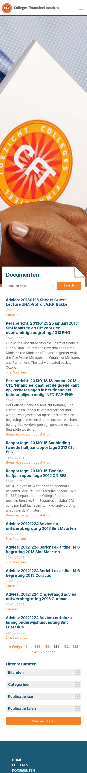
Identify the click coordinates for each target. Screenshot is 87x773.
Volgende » (49, 652)
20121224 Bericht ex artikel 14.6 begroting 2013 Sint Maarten (43, 549)
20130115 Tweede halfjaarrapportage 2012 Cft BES (36, 473)
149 (34, 652)
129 (37, 646)
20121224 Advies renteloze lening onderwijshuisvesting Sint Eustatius (39, 622)
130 (47, 646)
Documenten (23, 770)
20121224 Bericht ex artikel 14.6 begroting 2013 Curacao (43, 573)
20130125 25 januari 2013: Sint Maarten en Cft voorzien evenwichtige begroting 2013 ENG (42, 328)
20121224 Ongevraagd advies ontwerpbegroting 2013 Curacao (41, 596)
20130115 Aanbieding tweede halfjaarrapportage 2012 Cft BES (40, 448)
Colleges (20, 765)
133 (75, 646)
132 (66, 646)
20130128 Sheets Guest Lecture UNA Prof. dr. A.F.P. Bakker (37, 302)
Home (17, 760)
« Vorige (15, 646)
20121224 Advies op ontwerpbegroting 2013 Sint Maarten (41, 526)
